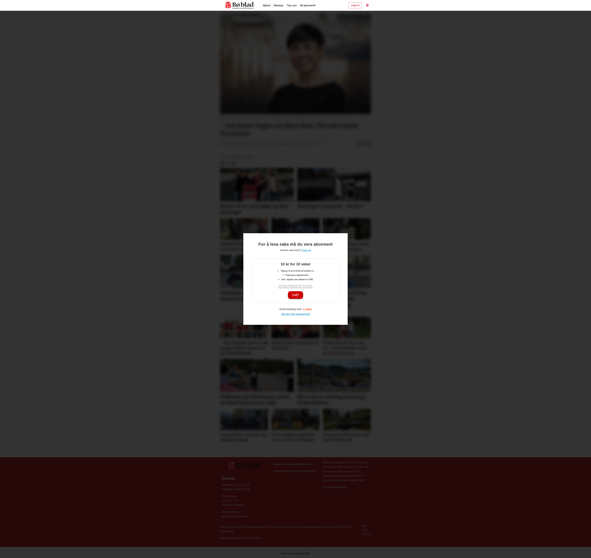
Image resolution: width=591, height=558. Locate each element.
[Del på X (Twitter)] (363, 144)
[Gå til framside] (240, 5)
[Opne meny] (367, 5)
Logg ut (366, 533)
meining (236, 157)
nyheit (249, 157)
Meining (278, 5)
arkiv (225, 157)
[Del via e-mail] (368, 144)
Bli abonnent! (308, 5)
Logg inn (355, 5)
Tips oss (291, 5)
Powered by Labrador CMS (296, 553)
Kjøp (295, 294)
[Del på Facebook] (358, 144)
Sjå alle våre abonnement (295, 314)
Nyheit (266, 5)
